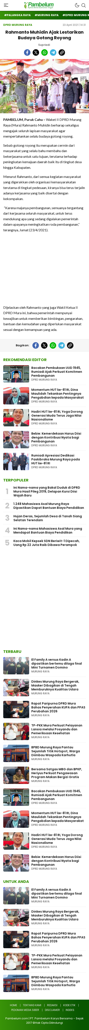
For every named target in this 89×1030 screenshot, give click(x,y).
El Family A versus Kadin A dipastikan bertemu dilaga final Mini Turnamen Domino (56, 663)
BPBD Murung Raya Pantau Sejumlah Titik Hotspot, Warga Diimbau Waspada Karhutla (55, 751)
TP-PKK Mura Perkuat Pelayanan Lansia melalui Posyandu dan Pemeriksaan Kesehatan (56, 729)
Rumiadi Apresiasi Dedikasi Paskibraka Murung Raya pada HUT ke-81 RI (55, 459)
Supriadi (44, 45)
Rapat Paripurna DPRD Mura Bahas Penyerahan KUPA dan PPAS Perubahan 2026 (58, 707)
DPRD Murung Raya (17, 25)
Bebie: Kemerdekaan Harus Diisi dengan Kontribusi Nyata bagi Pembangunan (56, 437)
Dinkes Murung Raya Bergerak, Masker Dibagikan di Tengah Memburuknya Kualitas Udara (55, 685)
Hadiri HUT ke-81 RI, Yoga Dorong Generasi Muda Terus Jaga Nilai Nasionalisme (57, 415)
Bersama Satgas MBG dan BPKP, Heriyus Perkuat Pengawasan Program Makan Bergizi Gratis (56, 773)
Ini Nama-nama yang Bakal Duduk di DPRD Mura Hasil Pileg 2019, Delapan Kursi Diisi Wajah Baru (46, 491)
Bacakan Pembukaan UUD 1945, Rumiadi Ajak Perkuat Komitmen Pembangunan (56, 372)
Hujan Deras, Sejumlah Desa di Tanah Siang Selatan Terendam (47, 518)
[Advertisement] (44, 268)
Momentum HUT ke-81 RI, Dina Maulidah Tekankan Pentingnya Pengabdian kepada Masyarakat (57, 394)
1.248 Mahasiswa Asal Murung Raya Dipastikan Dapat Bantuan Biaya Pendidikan (48, 506)
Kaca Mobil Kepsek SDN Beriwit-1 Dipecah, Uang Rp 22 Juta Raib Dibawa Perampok (46, 543)
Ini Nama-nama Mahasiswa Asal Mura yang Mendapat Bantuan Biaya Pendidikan (47, 530)
